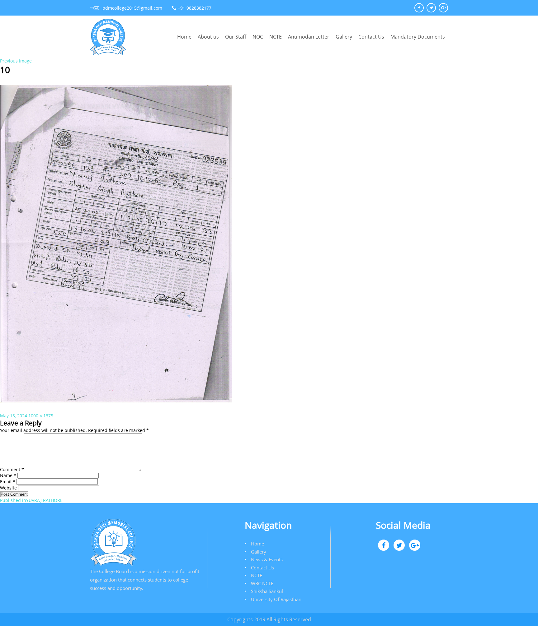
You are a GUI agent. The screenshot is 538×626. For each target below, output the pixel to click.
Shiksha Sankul (267, 591)
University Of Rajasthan (276, 599)
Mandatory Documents (417, 36)
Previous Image (16, 61)
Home (184, 36)
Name (8, 475)
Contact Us (371, 36)
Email (7, 482)
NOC (257, 36)
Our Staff (235, 36)
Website (8, 488)
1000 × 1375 (40, 416)
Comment (12, 469)
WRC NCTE (262, 583)
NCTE (275, 36)
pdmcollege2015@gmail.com (132, 8)
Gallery (344, 36)
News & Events (267, 559)
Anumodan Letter (308, 36)
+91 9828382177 (194, 8)
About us (208, 36)
